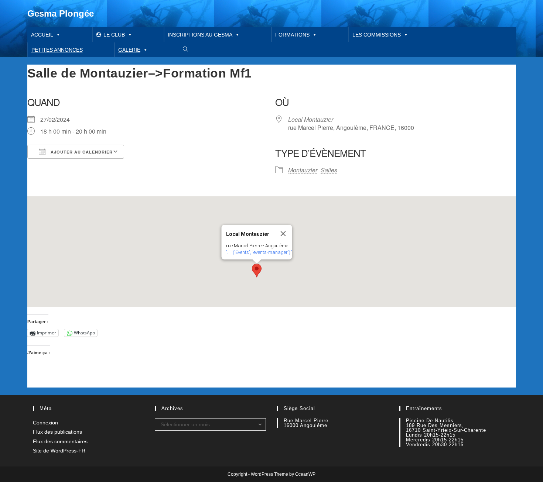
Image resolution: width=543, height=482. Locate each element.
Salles (329, 170)
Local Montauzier (310, 119)
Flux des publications (57, 432)
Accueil (42, 35)
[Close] (283, 233)
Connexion (45, 423)
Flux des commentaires (60, 441)
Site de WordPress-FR (59, 451)
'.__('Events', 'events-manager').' (259, 252)
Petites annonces (57, 50)
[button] (257, 271)
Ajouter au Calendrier (81, 152)
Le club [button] (114, 35)
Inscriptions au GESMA (200, 35)
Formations (292, 35)
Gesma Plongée (60, 13)
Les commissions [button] (376, 35)
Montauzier (302, 170)
